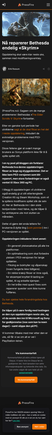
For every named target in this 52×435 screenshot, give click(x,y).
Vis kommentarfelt (26, 380)
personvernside (26, 372)
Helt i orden (39, 427)
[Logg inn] (4, 5)
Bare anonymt (22, 427)
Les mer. (16, 421)
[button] (26, 367)
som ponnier (35, 227)
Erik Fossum (14, 69)
